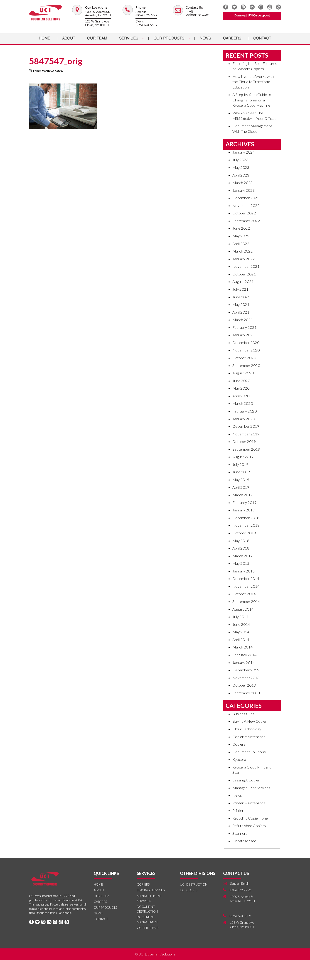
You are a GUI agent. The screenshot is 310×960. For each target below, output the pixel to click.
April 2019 (240, 487)
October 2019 (244, 441)
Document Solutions (249, 752)
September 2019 (246, 449)
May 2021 (240, 304)
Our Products (169, 38)
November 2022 (246, 205)
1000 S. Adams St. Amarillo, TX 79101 (98, 13)
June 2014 (241, 624)
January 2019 (243, 510)
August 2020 (243, 373)
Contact (262, 38)
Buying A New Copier (249, 721)
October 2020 (244, 358)
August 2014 (243, 609)
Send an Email (239, 883)
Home (44, 38)
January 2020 (243, 419)
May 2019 (240, 479)
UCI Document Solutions (156, 954)
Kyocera (239, 759)
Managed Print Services (251, 788)
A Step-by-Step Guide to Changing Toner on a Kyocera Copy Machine (251, 100)
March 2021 (242, 319)
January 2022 (243, 259)
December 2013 (245, 670)
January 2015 (243, 571)
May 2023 (240, 167)
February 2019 (244, 502)
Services (129, 38)
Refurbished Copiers (249, 825)
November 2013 (246, 677)
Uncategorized (244, 841)
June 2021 (241, 297)
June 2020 (241, 380)
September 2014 (246, 601)
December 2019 (245, 426)
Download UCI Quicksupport (252, 15)
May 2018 (240, 540)
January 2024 (243, 152)
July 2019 (240, 464)
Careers (232, 38)
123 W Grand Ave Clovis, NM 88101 (97, 23)
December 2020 (245, 342)
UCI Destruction (193, 884)
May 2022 (240, 236)
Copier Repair (148, 928)
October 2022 (244, 213)
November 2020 (246, 350)
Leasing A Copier (246, 780)
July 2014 (240, 616)
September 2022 (246, 221)
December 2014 (245, 578)
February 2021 (244, 327)
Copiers (238, 744)
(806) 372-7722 (146, 15)
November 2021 (246, 266)
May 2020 (240, 388)
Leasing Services (151, 890)
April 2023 (240, 175)
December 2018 (245, 518)
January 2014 (243, 662)
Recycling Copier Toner (250, 818)
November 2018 (246, 525)
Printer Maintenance (249, 803)
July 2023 (240, 159)
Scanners (239, 833)
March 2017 (242, 556)
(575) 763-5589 (146, 25)
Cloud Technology (246, 729)
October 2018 (244, 533)
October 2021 (244, 274)
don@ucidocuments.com (198, 13)
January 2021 (243, 335)
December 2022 (245, 198)
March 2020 (242, 403)
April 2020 (240, 396)
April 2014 (240, 639)
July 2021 (240, 289)
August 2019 (243, 456)
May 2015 (240, 563)
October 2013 (244, 685)
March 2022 (242, 251)
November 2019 (246, 434)
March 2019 (242, 495)
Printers (238, 810)
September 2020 (246, 365)
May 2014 (240, 632)
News (205, 38)
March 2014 (242, 647)
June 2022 (241, 228)
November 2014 (246, 586)
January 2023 (243, 190)
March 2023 (242, 182)
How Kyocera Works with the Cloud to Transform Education (253, 81)
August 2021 (243, 281)
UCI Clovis (188, 890)
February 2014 (244, 655)
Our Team (97, 38)
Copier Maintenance (249, 736)
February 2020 (244, 411)
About (68, 38)
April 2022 (240, 243)
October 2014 (244, 594)
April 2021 (240, 312)
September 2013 (246, 693)
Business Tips (243, 714)
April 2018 (240, 548)
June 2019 (241, 472)
